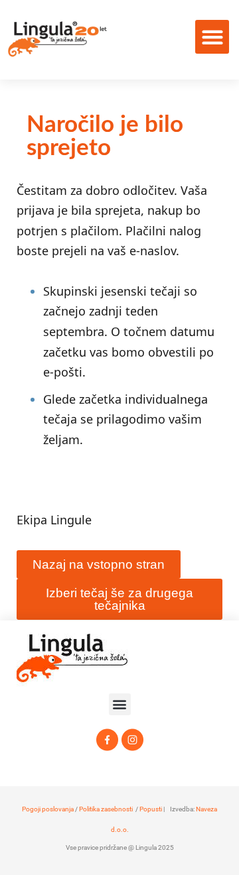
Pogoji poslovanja (48, 809)
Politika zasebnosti (106, 809)
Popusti (150, 809)
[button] (212, 37)
